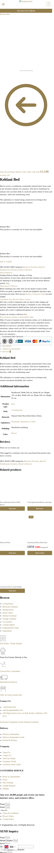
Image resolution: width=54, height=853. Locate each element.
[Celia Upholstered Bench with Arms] (39, 486)
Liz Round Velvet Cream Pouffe (11, 587)
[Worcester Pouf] (12, 526)
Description (7, 346)
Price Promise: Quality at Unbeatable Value (17, 317)
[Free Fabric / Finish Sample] (3, 640)
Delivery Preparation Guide (35, 294)
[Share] (3, 75)
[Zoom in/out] (7, 75)
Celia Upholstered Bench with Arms (39, 502)
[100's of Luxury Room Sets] (3, 692)
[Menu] (5, 4)
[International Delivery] (3, 679)
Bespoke (20, 849)
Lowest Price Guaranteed (10, 671)
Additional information (11, 349)
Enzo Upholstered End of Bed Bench (10, 503)
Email (2, 807)
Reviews (7, 352)
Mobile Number (6, 840)
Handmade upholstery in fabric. (23, 422)
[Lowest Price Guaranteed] (3, 668)
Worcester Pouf (5, 542)
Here (25, 314)
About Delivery (6, 273)
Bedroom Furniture (30, 267)
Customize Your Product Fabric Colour (15, 299)
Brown (14, 433)
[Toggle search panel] (2, 10)
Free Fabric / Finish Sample (11, 643)
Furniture (14, 270)
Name (2, 804)
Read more (12, 508)
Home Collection (25, 270)
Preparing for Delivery (9, 286)
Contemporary (17, 410)
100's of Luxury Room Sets (11, 695)
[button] (48, 4)
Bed (13, 404)
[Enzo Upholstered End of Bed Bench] (12, 486)
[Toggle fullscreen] (5, 75)
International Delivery (8, 682)
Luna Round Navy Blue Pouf (37, 542)
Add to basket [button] (39, 553)
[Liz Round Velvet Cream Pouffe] (12, 571)
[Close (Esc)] (1, 75)
